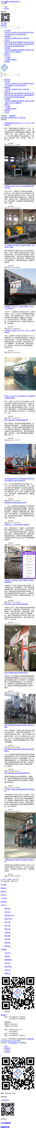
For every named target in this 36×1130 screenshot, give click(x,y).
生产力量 (15, 34)
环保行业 (28, 50)
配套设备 (22, 46)
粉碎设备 (15, 46)
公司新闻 (7, 38)
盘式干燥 (7, 44)
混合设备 (9, 46)
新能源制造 (20, 50)
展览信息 (26, 38)
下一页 (16, 879)
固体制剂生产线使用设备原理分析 (15, 502)
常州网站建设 (12, 1043)
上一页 (3, 879)
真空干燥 (14, 42)
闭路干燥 (20, 44)
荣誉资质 (26, 32)
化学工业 (12, 52)
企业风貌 (9, 34)
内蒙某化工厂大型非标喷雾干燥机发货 (17, 524)
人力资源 (7, 57)
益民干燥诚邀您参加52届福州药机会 (16, 672)
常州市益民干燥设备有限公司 (10, 1)
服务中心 (7, 54)
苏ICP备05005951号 (7, 1041)
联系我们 (7, 61)
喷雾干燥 (7, 42)
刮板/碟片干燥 (21, 42)
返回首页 (4, 25)
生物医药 (14, 50)
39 (13, 879)
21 (10, 879)
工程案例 (7, 48)
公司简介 (7, 32)
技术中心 (20, 38)
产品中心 (7, 40)
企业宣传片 (22, 34)
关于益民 (7, 30)
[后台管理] (17, 1041)
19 (7, 879)
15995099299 (5, 1100)
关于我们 (7, 81)
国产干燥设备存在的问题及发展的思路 (17, 773)
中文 (5, 6)
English (6, 8)
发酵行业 (18, 52)
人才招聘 (7, 59)
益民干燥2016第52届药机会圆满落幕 (16, 604)
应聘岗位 (14, 59)
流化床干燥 (30, 42)
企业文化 (20, 32)
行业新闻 (14, 38)
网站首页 (7, 79)
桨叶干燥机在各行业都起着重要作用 (16, 420)
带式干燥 (14, 44)
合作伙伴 (14, 32)
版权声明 (31, 1039)
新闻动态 (7, 36)
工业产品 (7, 50)
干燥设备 (26, 44)
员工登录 (4, 23)
